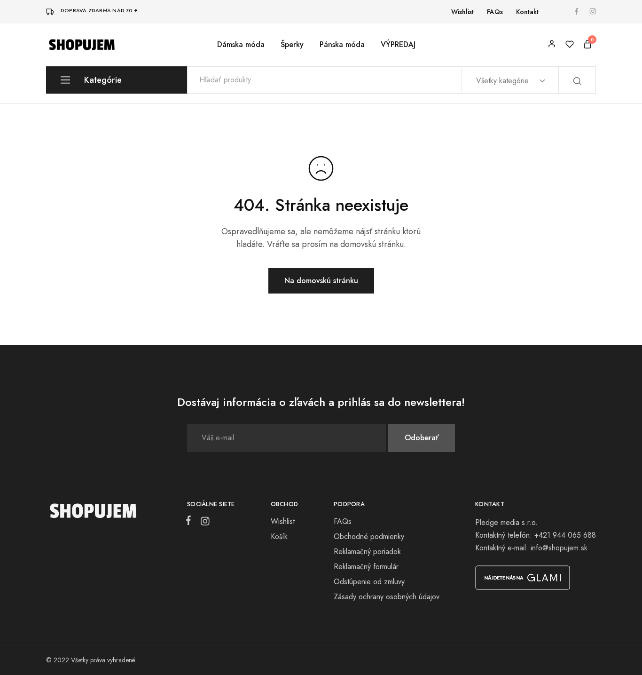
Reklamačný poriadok (367, 551)
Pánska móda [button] (342, 45)
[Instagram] (203, 523)
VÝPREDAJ (398, 45)
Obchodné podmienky (369, 536)
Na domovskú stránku (321, 280)
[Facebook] (190, 522)
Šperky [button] (292, 45)
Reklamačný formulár (366, 566)
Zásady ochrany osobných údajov (386, 596)
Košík (279, 536)
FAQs (495, 11)
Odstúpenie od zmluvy (369, 581)
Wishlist (462, 11)
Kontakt (527, 11)
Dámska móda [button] (241, 45)
